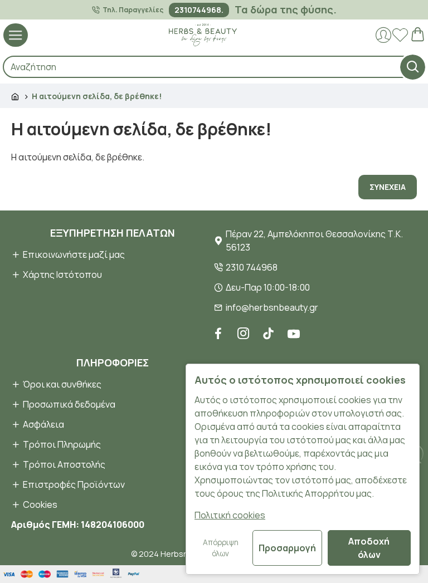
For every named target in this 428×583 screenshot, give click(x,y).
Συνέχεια (387, 187)
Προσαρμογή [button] (287, 548)
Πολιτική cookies (229, 515)
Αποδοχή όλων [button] (369, 548)
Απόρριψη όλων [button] (221, 547)
